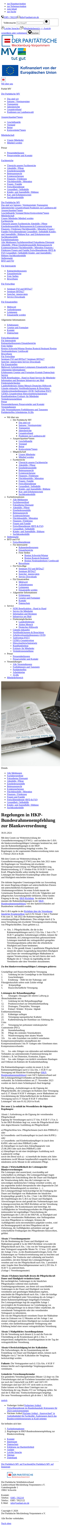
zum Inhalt (12, 9)
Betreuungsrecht (14, 173)
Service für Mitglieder (45, 377)
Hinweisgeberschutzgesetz (35, 393)
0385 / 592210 (10, 17)
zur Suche (11, 11)
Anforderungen (14, 309)
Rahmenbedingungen (17, 271)
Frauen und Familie (20, 250)
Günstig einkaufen (10, 388)
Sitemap (10, 1455)
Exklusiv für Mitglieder (28, 396)
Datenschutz (12, 333)
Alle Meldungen (9, 242)
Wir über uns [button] (7, 83)
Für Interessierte (8, 266)
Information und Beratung (13, 380)
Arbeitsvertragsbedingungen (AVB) (18, 391)
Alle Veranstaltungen (11, 409)
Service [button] (4, 375)
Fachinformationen (15, 1428)
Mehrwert (11, 307)
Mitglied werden (14, 143)
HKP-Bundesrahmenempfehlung (22, 902)
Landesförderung (9, 385)
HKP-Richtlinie (27, 898)
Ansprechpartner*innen (12, 117)
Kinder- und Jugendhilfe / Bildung (23, 192)
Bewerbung (12, 279)
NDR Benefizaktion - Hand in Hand (18, 377)
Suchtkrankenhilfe (15, 197)
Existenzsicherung (15, 176)
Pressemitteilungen (15, 153)
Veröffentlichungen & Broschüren (34, 388)
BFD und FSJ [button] (7, 261)
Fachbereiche (7, 160)
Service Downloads (16, 297)
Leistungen (12, 312)
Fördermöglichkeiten (10, 383)
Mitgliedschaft (7, 135)
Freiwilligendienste (15, 186)
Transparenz (12, 104)
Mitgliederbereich (32, 28)
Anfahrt (10, 1449)
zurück (4, 1400)
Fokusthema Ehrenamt (43, 242)
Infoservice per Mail (35, 380)
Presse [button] (4, 401)
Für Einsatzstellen (9, 302)
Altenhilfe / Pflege (15, 168)
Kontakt (10, 330)
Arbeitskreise (21, 412)
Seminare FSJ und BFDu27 (19, 289)
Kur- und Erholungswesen (19, 194)
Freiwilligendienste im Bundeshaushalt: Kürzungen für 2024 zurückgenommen (32, 1408)
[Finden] (47, 22)
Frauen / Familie (14, 184)
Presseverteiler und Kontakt (19, 155)
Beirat (10, 127)
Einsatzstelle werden (16, 315)
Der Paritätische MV (10, 94)
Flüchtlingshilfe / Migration (19, 181)
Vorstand (11, 125)
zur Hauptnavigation (16, 3)
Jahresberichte (13, 107)
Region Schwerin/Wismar (13, 348)
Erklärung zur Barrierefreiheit (20, 1447)
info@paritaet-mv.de (29, 17)
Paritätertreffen (8, 412)
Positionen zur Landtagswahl (20, 112)
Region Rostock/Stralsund (37, 348)
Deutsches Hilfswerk (41, 385)
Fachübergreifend (25, 242)
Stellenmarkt (7, 258)
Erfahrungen (12, 325)
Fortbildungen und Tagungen (34, 409)
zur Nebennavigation (16, 6)
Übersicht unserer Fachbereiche (21, 165)
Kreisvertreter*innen (16, 130)
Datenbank (12, 1457)
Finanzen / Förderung (17, 179)
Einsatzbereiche (14, 273)
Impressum (12, 1441)
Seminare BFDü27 (15, 291)
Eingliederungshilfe (16, 171)
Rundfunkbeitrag (9, 396)
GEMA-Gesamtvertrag (12, 393)
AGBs (31, 412)
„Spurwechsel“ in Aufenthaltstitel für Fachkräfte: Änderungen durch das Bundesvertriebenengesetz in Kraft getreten (32, 1416)
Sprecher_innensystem (17, 294)
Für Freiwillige (8, 284)
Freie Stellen (12, 276)
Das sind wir (13, 99)
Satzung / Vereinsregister (18, 101)
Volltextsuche (9, 23)
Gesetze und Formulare (17, 327)
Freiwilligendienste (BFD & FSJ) (28, 526)
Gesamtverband (14, 109)
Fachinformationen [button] (9, 239)
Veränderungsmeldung (11, 399)
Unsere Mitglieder (15, 140)
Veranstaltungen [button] (8, 407)
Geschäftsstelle (14, 122)
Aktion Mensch (24, 385)
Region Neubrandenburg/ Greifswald (41, 560)
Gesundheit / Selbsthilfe (18, 189)
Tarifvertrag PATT (43, 391)
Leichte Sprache (12, 28)
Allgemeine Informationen (13, 369)
